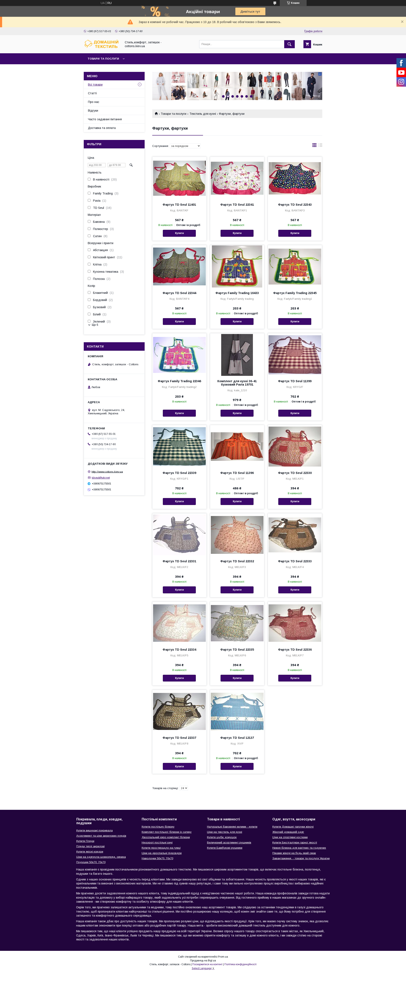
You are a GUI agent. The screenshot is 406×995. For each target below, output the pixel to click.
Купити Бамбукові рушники (224, 847)
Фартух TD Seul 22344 (179, 293)
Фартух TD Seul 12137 (237, 737)
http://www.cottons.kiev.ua (107, 471)
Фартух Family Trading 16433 (237, 293)
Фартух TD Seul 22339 (179, 473)
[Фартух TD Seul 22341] (237, 178)
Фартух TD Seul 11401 (179, 204)
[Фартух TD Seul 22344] (179, 266)
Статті (92, 93)
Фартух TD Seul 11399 (294, 381)
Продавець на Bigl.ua (203, 960)
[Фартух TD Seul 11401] (179, 178)
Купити (179, 233)
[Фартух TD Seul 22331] (179, 534)
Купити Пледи (85, 841)
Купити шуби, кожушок (222, 837)
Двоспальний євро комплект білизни (166, 837)
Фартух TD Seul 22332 (237, 561)
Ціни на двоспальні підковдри (162, 853)
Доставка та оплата (102, 128)
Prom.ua (223, 956)
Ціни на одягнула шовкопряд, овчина (101, 856)
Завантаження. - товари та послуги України (301, 858)
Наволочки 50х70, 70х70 (157, 858)
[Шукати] (289, 44)
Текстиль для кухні (202, 113)
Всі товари (95, 84)
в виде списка (320, 146)
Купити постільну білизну (158, 826)
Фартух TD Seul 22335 (237, 649)
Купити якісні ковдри (89, 851)
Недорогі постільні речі (157, 842)
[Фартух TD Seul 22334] (179, 623)
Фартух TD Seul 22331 (179, 561)
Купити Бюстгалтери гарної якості (294, 842)
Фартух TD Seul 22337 (179, 737)
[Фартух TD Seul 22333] (295, 534)
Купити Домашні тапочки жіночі (293, 826)
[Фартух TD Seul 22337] (179, 711)
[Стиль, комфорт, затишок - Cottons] (102, 47)
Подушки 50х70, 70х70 (91, 862)
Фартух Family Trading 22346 (179, 381)
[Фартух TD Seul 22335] (237, 623)
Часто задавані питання (105, 119)
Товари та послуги (103, 58)
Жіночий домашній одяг (288, 832)
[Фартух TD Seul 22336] (295, 623)
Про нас (93, 102)
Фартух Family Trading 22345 (295, 293)
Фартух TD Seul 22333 (295, 561)
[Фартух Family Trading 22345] (295, 266)
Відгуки (93, 110)
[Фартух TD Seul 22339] (179, 446)
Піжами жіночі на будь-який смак (294, 853)
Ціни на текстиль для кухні (224, 832)
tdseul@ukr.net (101, 477)
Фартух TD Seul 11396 (237, 473)
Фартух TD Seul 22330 (295, 473)
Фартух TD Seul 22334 (179, 649)
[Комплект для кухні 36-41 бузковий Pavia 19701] (237, 354)
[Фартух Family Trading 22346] (179, 354)
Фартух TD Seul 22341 (237, 204)
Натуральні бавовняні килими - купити (232, 826)
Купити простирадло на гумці (161, 847)
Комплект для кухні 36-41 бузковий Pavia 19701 (237, 382)
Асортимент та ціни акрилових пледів (101, 835)
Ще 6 (95, 324)
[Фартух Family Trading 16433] (237, 266)
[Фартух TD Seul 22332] (237, 534)
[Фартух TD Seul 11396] (237, 446)
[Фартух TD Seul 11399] (295, 354)
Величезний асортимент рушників (229, 842)
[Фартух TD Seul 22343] (295, 178)
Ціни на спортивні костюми (290, 837)
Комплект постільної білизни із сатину (167, 832)
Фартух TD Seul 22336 (295, 649)
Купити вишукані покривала (94, 830)
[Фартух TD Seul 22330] (295, 446)
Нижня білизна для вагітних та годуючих (299, 847)
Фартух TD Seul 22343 (295, 204)
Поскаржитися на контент (207, 964)
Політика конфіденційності (240, 964)
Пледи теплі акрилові (90, 846)
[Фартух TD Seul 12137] (237, 711)
